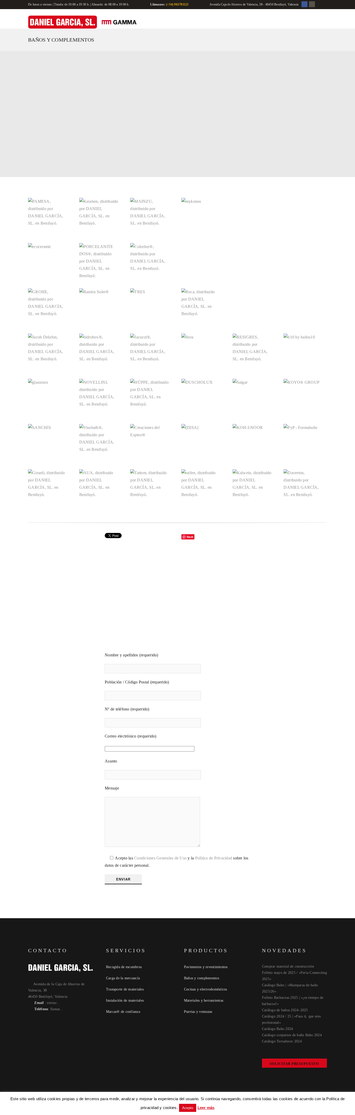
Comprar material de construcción (288, 966)
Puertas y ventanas (198, 1012)
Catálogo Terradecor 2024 (282, 1041)
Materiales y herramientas (203, 1000)
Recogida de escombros (124, 967)
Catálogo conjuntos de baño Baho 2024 (292, 1035)
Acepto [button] (187, 1108)
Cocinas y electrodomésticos (205, 989)
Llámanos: (157, 4)
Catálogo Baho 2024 (277, 1029)
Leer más (206, 1107)
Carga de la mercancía (123, 978)
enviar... (53, 1003)
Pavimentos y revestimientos (206, 967)
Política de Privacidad (213, 858)
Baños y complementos (201, 978)
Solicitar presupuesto (294, 1064)
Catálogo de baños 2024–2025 (285, 1010)
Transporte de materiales (125, 989)
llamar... (56, 1009)
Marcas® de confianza (123, 1012)
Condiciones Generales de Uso (160, 858)
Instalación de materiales (125, 1000)
